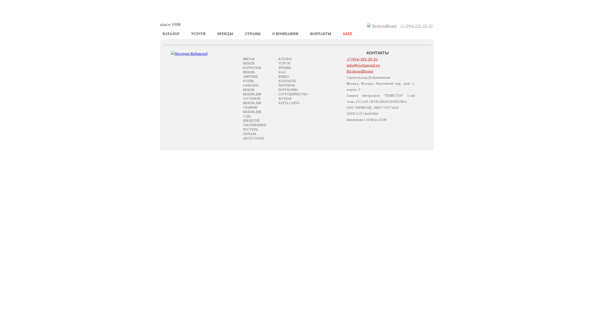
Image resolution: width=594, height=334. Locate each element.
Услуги (198, 33)
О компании (285, 33)
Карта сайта (289, 103)
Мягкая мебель (249, 61)
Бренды (225, 33)
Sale (347, 33)
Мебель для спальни (252, 105)
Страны (253, 33)
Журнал (284, 98)
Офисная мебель (250, 87)
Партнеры (286, 85)
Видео (283, 76)
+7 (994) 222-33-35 (416, 25)
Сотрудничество (293, 94)
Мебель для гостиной (252, 96)
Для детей (251, 121)
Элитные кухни (250, 78)
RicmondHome (384, 25)
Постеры (250, 129)
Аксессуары (253, 138)
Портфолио (288, 90)
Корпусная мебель (252, 70)
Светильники (254, 125)
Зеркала (249, 134)
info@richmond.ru (363, 65)
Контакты (320, 33)
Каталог (171, 33)
